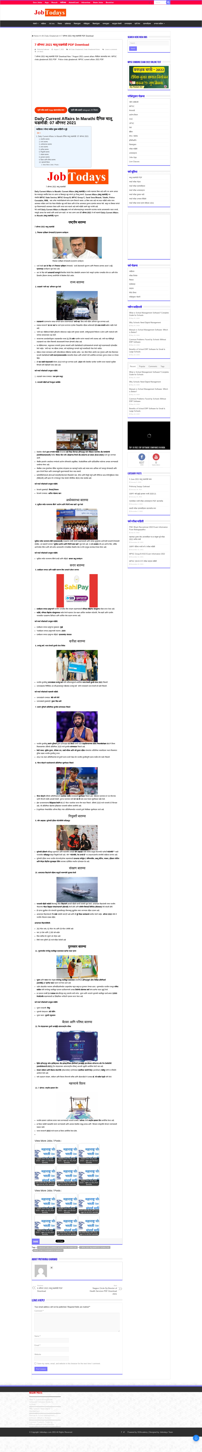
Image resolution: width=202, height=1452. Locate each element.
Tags (162, 366)
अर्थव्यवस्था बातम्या (46, 144)
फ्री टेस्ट (137, 24)
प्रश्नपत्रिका (147, 24)
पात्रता (131, 288)
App (47, 2)
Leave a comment (111, 49)
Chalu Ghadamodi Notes (92, 49)
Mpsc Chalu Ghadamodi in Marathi (48, 1250)
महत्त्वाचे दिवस (45, 162)
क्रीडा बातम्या (45, 149)
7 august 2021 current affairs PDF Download (57, 1247)
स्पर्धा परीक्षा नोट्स (135, 182)
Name (37, 1336)
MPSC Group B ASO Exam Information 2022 (147, 554)
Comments (153, 366)
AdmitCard (74, 2)
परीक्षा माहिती (133, 149)
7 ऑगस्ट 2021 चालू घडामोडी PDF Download (95, 1247)
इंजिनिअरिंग (132, 140)
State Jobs (98, 2)
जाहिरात (43, 24)
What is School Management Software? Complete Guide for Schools (41, 1401)
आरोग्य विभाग (133, 115)
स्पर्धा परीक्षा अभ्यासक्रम (137, 190)
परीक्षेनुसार (87, 24)
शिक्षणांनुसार (96, 24)
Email (37, 1345)
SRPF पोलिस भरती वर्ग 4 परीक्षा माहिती (142, 547)
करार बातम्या (44, 147)
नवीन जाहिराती (133, 102)
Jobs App (133, 157)
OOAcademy (142, 1432)
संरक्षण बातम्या (45, 154)
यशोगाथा (63, 2)
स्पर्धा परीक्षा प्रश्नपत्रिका (137, 186)
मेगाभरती (132, 110)
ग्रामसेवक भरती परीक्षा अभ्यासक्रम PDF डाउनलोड (146, 501)
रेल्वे (130, 128)
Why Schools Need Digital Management (145, 322)
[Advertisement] (76, 84)
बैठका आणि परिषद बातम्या (48, 160)
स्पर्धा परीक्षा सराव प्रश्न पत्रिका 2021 (141, 203)
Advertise (85, 2)
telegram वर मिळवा (84, 110)
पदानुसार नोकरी (116, 24)
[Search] (168, 2)
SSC (131, 119)
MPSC (131, 106)
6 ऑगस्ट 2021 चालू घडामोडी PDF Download (50, 1288)
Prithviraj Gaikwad (43, 49)
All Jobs (52, 24)
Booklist (110, 2)
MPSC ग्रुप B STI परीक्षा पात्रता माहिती (143, 561)
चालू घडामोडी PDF (135, 177)
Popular (142, 366)
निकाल (60, 24)
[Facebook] (149, 2)
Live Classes (134, 162)
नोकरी (35, 24)
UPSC (131, 123)
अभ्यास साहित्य (158, 24)
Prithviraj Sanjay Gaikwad (139, 486)
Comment (38, 1311)
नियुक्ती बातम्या (45, 152)
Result (54, 2)
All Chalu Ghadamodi (50, 36)
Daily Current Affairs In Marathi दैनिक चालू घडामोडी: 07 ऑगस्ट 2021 (63, 136)
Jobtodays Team (166, 1432)
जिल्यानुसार (77, 24)
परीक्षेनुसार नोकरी (134, 297)
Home (36, 36)
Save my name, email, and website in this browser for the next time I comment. (69, 1364)
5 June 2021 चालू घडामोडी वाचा (140, 479)
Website (37, 1354)
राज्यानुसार (106, 24)
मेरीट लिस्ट (132, 293)
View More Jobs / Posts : (51, 164)
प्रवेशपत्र (68, 24)
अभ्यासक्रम (128, 24)
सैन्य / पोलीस (133, 136)
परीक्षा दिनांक (133, 276)
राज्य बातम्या (44, 142)
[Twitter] (152, 2)
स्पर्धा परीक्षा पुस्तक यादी (136, 194)
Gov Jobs (37, 2)
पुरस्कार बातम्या (45, 157)
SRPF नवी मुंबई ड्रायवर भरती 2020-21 (142, 494)
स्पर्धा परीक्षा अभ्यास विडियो (137, 199)
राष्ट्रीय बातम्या (45, 139)
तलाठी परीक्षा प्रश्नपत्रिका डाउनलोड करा (142, 508)
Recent (133, 366)
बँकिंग (131, 132)
